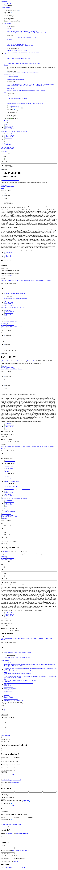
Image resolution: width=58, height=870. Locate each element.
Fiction (14, 30)
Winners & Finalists (11, 58)
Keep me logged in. (5, 803)
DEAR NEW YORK (9, 466)
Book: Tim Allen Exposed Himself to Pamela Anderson (17, 657)
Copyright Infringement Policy (11, 688)
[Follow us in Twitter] (4, 709)
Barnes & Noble (13, 326)
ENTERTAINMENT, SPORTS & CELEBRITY (27, 447)
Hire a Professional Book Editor (11, 676)
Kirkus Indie (13, 275)
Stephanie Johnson (6, 361)
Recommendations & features (29, 90)
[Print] (5, 139)
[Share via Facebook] (9, 135)
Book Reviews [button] (7, 23)
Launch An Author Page (37, 103)
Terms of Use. (25, 800)
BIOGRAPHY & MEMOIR (7, 280)
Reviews (6, 143)
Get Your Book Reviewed (28, 84)
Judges (38, 63)
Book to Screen (10, 52)
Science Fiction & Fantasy (13, 31)
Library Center (10, 88)
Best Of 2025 (27, 37)
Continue (17, 757)
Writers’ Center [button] (7, 675)
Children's (46, 32)
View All (9, 28)
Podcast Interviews (8, 18)
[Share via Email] (8, 138)
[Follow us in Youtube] (4, 712)
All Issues (22, 72)
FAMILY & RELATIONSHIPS (22, 280)
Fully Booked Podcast (33, 52)
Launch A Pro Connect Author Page (36, 85)
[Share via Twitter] (8, 136)
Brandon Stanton (17, 361)
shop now (3, 148)
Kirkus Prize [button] (7, 669)
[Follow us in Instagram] (4, 710)
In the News (17, 52)
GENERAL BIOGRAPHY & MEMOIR (41, 280)
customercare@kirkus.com (22, 833)
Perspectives (13, 50)
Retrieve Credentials (19, 858)
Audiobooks (10, 30)
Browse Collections (11, 98)
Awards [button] (5, 53)
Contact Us (6, 695)
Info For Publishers (28, 683)
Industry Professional (9, 797)
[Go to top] (4, 715)
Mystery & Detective (30, 30)
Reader (5, 794)
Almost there (4, 772)
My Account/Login (31, 680)
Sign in (2, 800)
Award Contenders (22, 63)
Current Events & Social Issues (14, 32)
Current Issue (10, 72)
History (36, 31)
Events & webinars (40, 90)
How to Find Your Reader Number (20, 850)
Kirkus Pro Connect (22, 680)
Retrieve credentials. (15, 782)
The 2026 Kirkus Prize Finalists (19, 131)
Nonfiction (21, 31)
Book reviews (7, 12)
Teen (20, 44)
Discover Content (11, 103)
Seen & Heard (23, 50)
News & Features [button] (8, 39)
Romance (37, 30)
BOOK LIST (8, 131)
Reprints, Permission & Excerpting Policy (9, 690)
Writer (5, 796)
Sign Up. (16, 861)
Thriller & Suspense (20, 30)
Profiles (8, 50)
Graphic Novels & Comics (27, 32)
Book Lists (11, 668)
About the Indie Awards (12, 63)
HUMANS (6, 476)
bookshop (7, 326)
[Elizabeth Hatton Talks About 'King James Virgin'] (16, 293)
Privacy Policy (7, 685)
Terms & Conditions (8, 687)
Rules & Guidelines (31, 63)
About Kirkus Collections (22, 98)
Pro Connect (7, 19)
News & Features (8, 15)
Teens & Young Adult (39, 32)
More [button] (5, 92)
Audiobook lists (20, 37)
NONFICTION (7, 144)
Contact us (6, 684)
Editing (12, 79)
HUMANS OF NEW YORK (11, 486)
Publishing (16, 79)
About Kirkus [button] (7, 681)
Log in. (15, 774)
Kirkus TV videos (45, 668)
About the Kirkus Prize (21, 58)
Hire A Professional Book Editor (14, 84)
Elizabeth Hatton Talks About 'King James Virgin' (15, 298)
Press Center (21, 683)
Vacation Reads (34, 37)
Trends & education (11, 90)
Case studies (19, 90)
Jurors (28, 58)
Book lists (14, 37)
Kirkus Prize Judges (29, 670)
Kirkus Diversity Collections (10, 680)
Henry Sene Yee (31, 361)
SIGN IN (9, 3)
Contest (14, 683)
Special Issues (16, 72)
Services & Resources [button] (9, 74)
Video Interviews (8, 16)
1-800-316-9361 (9, 833)
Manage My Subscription (21, 673)
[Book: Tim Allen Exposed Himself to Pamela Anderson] (17, 652)
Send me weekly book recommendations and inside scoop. (15, 801)
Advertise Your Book (23, 85)
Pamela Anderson (6, 551)
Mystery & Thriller (23, 45)
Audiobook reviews (8, 13)
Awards (18, 50)
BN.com (20, 326)
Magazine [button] (6, 65)
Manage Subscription (29, 72)
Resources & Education (12, 76)
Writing (8, 79)
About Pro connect (26, 103)
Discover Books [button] (7, 662)
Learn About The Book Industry (13, 677)
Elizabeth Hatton (6, 180)
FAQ (17, 683)
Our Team (9, 683)
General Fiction (10, 44)
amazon (2, 150)
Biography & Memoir (29, 31)
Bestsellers (9, 37)
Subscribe (36, 72)
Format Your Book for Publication (43, 84)
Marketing (21, 79)
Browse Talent (18, 103)
